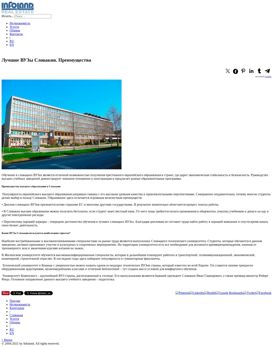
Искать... (8, 16)
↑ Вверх (7, 340)
